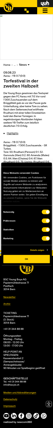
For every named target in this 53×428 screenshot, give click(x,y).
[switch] (46, 221)
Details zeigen (37, 250)
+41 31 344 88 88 (13, 329)
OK (26, 259)
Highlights (12, 133)
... (15, 65)
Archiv (6, 304)
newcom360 (24, 422)
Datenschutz (10, 399)
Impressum (9, 406)
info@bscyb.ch (11, 385)
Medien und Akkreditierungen (19, 392)
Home (6, 65)
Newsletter (9, 297)
